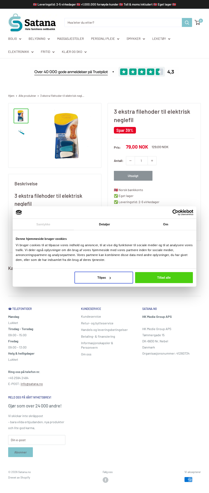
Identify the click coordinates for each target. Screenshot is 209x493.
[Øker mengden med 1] (152, 160)
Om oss (86, 354)
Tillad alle (164, 277)
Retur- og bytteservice (97, 323)
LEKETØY (159, 38)
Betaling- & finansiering (98, 336)
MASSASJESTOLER (70, 38)
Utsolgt (133, 176)
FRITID (45, 51)
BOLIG (12, 38)
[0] (197, 22)
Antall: (118, 160)
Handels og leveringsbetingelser (104, 330)
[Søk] (187, 22)
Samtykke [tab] (43, 224)
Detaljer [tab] (104, 224)
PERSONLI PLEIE (103, 38)
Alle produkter (27, 95)
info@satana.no (32, 384)
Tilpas (101, 277)
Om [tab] (165, 224)
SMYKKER (134, 38)
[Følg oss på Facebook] (105, 480)
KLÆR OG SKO (72, 51)
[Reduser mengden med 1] (130, 160)
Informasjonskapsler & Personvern (97, 345)
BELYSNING (37, 38)
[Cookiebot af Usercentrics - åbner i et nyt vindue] (175, 212)
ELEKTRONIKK (18, 51)
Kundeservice (91, 316)
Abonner (20, 452)
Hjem (11, 95)
